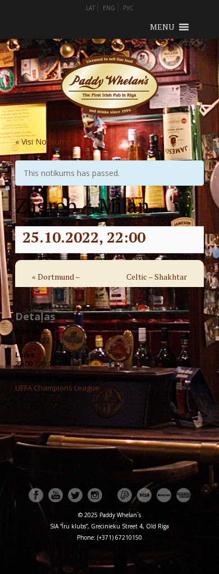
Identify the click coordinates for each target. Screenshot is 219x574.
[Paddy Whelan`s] (109, 130)
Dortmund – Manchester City (61, 284)
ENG (109, 8)
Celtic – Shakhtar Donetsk (156, 284)
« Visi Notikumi (42, 141)
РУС (128, 8)
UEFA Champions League (57, 388)
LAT (90, 8)
